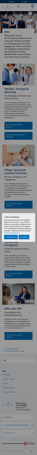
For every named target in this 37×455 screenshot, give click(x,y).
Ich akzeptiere (24, 237)
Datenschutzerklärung (11, 233)
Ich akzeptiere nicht (10, 237)
